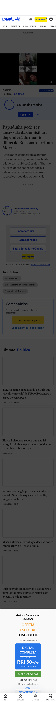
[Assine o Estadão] (40, 19)
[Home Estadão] (11, 19)
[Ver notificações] (51, 19)
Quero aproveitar (28, 674)
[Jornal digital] (30, 19)
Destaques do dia (28, 692)
